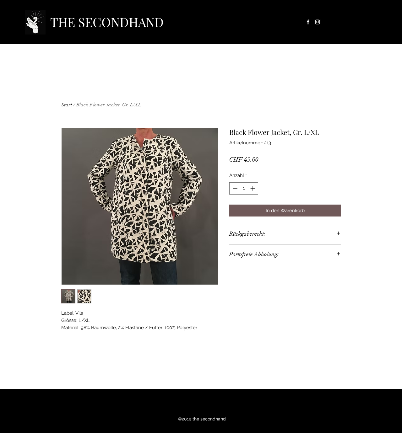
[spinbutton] (244, 188)
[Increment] (253, 188)
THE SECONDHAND (107, 21)
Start (66, 105)
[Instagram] (317, 22)
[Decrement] (234, 188)
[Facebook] (308, 22)
